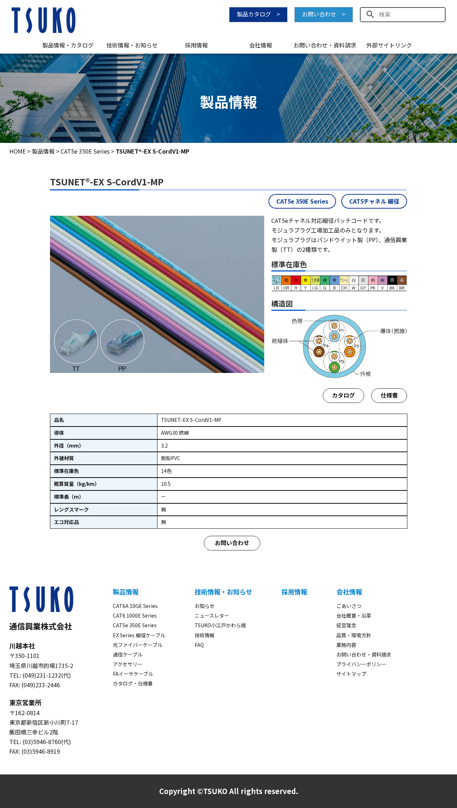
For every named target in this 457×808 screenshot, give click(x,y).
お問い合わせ (232, 542)
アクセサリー (127, 664)
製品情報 (126, 591)
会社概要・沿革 (353, 615)
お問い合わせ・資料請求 (324, 45)
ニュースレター (212, 615)
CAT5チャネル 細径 (374, 201)
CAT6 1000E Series (135, 615)
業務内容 (346, 644)
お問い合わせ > (323, 14)
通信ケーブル (127, 654)
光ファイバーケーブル (137, 644)
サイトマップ (351, 673)
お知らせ (205, 605)
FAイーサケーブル (133, 673)
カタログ (343, 395)
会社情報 (260, 45)
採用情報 (196, 45)
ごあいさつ (348, 605)
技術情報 (205, 635)
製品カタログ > (258, 14)
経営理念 (346, 625)
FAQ (199, 644)
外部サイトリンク (389, 45)
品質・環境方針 (353, 635)
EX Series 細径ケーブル (139, 635)
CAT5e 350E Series (302, 201)
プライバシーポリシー (361, 664)
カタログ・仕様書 (133, 683)
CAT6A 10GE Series (135, 605)
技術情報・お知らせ (132, 45)
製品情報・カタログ (68, 45)
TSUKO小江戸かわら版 (220, 625)
